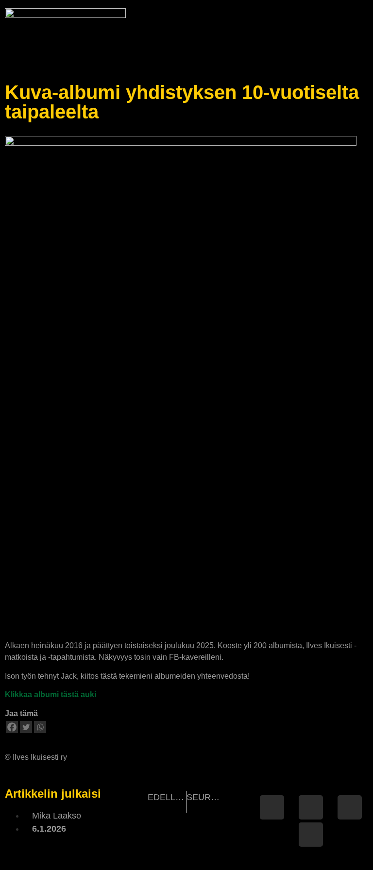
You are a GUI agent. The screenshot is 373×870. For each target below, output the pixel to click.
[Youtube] (311, 834)
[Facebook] (12, 727)
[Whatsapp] (40, 727)
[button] (362, 34)
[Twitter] (26, 727)
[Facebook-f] (272, 807)
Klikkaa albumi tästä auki (50, 694)
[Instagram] (350, 807)
